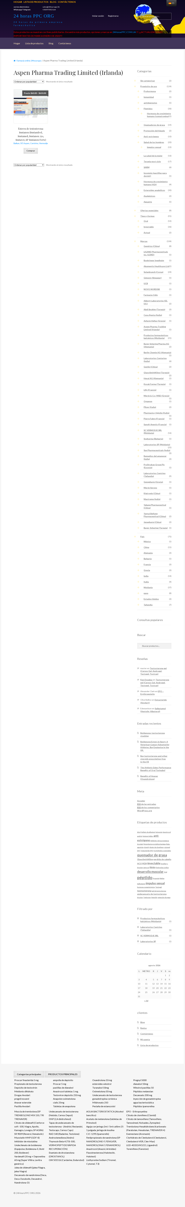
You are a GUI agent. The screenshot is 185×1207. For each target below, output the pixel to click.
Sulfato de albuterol (148, 832)
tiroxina (140, 897)
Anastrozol (167, 832)
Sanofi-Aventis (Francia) (155, 424)
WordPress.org (144, 810)
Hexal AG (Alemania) (154, 378)
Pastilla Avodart (22, 1106)
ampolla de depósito (63, 1080)
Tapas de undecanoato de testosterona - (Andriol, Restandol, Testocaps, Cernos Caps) (66, 1126)
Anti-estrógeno (151, 136)
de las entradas (146, 804)
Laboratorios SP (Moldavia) (157, 444)
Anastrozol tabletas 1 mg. (65, 1091)
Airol (139, 832)
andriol (139, 836)
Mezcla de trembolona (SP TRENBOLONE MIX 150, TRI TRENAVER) (29, 1115)
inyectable (154, 863)
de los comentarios (148, 807)
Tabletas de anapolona (64, 1106)
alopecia (159, 832)
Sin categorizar (147, 80)
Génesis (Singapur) (153, 278)
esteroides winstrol (101, 1083)
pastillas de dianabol (63, 1087)
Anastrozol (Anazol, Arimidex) (101, 1148)
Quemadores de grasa (154, 125)
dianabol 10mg (140, 1083)
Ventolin (154, 897)
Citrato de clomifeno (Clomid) (141, 1115)
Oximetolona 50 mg (102, 1091)
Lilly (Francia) (150, 390)
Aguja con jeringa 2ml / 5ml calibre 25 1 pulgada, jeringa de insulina (104, 1128)
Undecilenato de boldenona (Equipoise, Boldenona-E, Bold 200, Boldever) (29, 1149)
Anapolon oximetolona (64, 1098)
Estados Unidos (151, 599)
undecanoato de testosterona (151, 894)
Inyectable (149, 227)
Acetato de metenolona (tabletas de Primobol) (104, 1121)
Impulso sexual (154, 147)
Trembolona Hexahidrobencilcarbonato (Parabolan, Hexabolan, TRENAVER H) (146, 1128)
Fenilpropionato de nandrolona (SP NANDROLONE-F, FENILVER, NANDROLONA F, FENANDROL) (103, 1141)
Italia (146, 582)
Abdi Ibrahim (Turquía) (154, 309)
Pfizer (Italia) (150, 407)
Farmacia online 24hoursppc (29, 60)
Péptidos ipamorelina (143, 1106)
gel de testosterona (159, 891)
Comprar (30, 150)
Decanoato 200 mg (142, 1095)
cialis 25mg (58, 1102)
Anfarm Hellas (148, 836)
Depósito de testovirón (25, 1087)
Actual (147, 232)
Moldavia (148, 587)
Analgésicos (149, 196)
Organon (148, 401)
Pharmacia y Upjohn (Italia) (156, 413)
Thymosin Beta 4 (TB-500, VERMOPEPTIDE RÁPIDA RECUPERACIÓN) (62, 1145)
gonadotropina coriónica (104, 1098)
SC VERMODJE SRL (149, 935)
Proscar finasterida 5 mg (26, 1080)
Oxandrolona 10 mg (102, 1080)
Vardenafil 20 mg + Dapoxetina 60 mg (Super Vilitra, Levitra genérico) (29, 1160)
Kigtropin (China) (152, 493)
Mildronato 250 (100, 1102)
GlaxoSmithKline (145, 859)
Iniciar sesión (98, 16)
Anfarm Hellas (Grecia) (154, 321)
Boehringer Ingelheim (154, 260)
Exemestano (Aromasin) (138, 1133)
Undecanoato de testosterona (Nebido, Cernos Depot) (63, 1113)
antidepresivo (150, 103)
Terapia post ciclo (152, 161)
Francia (147, 564)
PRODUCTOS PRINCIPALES (62, 1074)
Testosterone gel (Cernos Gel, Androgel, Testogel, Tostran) (153, 671)
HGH (144, 863)
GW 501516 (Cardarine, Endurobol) (66, 1160)
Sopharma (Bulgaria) (153, 438)
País (142, 536)
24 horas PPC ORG (34, 15)
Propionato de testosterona (28, 1083)
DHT (139, 851)
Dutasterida (145, 851)
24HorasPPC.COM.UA (124, 32)
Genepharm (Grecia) (153, 482)
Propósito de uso (148, 86)
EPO (151, 851)
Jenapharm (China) (152, 522)
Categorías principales (29, 1074)
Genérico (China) (152, 246)
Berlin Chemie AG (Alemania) (157, 352)
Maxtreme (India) (152, 499)
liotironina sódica (162, 867)
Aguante (148, 202)
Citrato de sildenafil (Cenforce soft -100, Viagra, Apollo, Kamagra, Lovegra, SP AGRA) (29, 1126)
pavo (146, 593)
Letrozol (146, 867)
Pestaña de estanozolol (103, 1106)
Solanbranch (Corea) (153, 272)
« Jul (146, 1000)
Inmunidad (149, 97)
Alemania (148, 553)
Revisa (143, 1028)
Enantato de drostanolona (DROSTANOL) (61, 1154)
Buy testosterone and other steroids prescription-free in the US (153, 759)
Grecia (147, 570)
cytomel (167, 847)
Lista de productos (36, 1)
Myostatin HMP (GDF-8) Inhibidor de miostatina (27, 1139)
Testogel (158, 887)
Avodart (140, 844)
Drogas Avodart (22, 1095)
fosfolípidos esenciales (162, 851)
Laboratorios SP (148, 941)
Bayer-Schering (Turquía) (156, 528)
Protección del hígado (154, 130)
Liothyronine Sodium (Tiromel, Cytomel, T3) (101, 1162)
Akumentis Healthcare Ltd (156, 266)
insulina (163, 864)
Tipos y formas (147, 216)
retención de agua (164, 897)
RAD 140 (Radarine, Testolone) (64, 1133)
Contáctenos (67, 1)
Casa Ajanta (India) (153, 315)
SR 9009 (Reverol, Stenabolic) (29, 1133)
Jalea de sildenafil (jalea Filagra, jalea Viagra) (29, 1169)
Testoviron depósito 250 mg (67, 1095)
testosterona (144, 890)
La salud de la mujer (153, 155)
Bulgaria (148, 558)
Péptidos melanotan (143, 1091)
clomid (146, 847)
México (147, 541)
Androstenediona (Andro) (61, 1137)
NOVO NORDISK (152, 289)
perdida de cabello (162, 859)
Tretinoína (147, 897)
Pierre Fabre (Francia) (154, 418)
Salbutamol (141, 884)
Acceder (141, 801)
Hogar (18, 1)
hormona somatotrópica (146, 887)
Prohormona (150, 91)
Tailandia (148, 605)
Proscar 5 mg (59, 1083)
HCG (139, 863)
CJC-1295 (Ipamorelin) (97, 1133)
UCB (146, 283)
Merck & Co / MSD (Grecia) (156, 395)
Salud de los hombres (154, 142)
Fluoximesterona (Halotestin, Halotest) (100, 1154)
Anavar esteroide (22, 1102)
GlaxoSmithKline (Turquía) (156, 372)
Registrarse (113, 16)
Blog (53, 1)
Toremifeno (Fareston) (137, 1148)
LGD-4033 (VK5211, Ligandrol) (141, 1145)
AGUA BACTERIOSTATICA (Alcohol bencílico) (104, 1113)
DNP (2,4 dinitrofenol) (60, 1119)
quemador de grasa (152, 855)
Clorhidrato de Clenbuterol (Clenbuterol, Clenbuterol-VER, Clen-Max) (146, 1139)
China (146, 547)
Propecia (156, 878)
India (146, 576)
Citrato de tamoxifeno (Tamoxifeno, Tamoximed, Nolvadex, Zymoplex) (144, 1121)
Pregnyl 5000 (140, 1080)
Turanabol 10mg (100, 1087)
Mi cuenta (145, 1039)
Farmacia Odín (151, 295)
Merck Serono (150, 487)
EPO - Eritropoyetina (136, 1111)
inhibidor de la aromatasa (159, 841)
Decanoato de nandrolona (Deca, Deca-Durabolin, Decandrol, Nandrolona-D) (30, 1179)
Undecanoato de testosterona (107, 1095)
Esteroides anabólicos (154, 190)
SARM (146, 167)
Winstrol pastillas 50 (143, 1087)
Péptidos (148, 108)
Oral (146, 221)
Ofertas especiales (149, 210)
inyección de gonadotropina (147, 1098)
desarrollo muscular (150, 871)
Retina (162, 878)
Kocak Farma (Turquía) (155, 384)
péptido (144, 877)
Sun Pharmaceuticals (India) (157, 450)
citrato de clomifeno (156, 847)
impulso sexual (155, 883)
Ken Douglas (146, 679)
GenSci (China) (151, 367)
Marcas (143, 241)
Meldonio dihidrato (24, 1091)
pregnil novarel (21, 1098)
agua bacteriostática (143, 1102)
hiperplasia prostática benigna (155, 844)
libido (153, 867)
